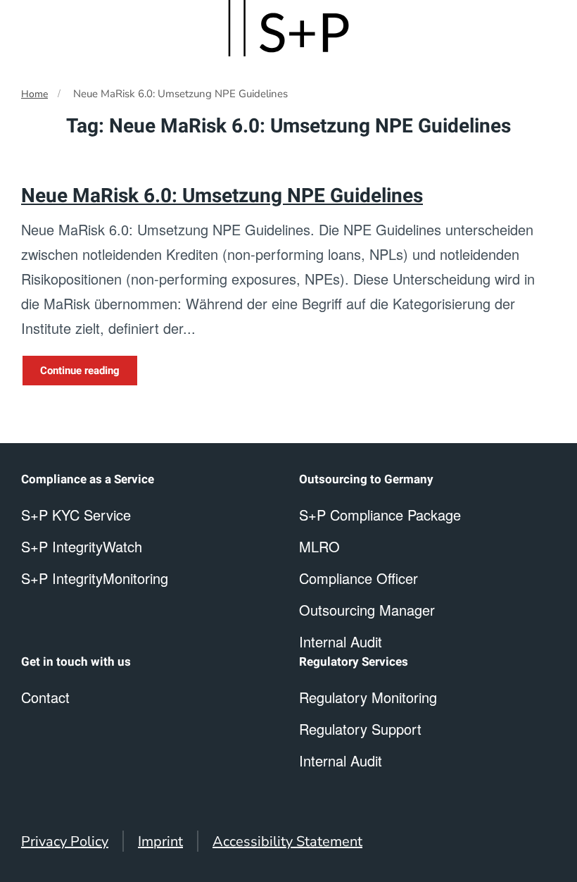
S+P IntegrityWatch (81, 546)
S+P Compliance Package (380, 514)
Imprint (160, 841)
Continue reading (80, 370)
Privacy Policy (64, 841)
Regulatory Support (360, 729)
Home (34, 94)
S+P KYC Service (76, 514)
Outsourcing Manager (367, 610)
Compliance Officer (358, 578)
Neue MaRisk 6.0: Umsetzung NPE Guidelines (222, 196)
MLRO (319, 546)
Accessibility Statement (287, 841)
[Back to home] (288, 28)
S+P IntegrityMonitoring (94, 578)
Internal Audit (340, 760)
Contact (45, 697)
